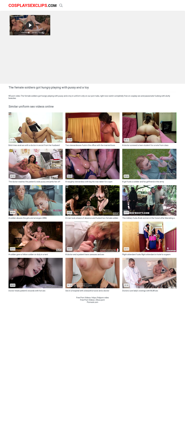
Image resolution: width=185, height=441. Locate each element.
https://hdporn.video (100, 298)
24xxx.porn (100, 300)
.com (33, 5)
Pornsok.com (92, 302)
